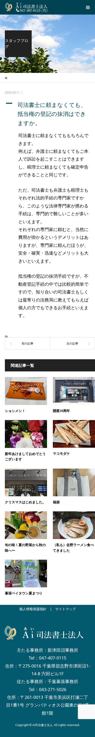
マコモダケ (61, 453)
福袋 (56, 502)
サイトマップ (65, 609)
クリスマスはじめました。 (25, 502)
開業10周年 (61, 411)
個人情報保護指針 (33, 609)
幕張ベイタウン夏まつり (23, 593)
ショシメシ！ (15, 411)
